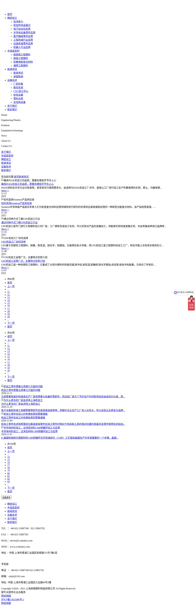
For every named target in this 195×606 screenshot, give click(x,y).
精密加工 (12, 18)
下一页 (11, 323)
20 (8, 316)
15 (8, 303)
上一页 (11, 286)
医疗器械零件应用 (23, 36)
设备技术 (12, 80)
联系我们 (12, 109)
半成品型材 (13, 51)
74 (8, 457)
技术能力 (18, 21)
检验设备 (18, 95)
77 (8, 465)
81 (8, 476)
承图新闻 (18, 76)
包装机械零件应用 (23, 43)
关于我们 (12, 106)
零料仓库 (18, 98)
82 (8, 479)
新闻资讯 (12, 69)
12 (8, 294)
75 (8, 459)
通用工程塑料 (20, 65)
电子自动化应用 (21, 29)
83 (8, 481)
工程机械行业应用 (23, 40)
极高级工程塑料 (21, 54)
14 (8, 300)
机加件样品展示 (21, 25)
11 (8, 292)
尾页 (9, 326)
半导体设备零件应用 (24, 32)
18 (8, 311)
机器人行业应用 (21, 47)
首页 (9, 14)
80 (8, 473)
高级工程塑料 (20, 58)
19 (8, 314)
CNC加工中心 (20, 91)
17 (8, 308)
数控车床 (18, 87)
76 (8, 462)
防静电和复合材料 (23, 62)
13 (8, 297)
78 (8, 468)
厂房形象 (18, 84)
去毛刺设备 (19, 102)
